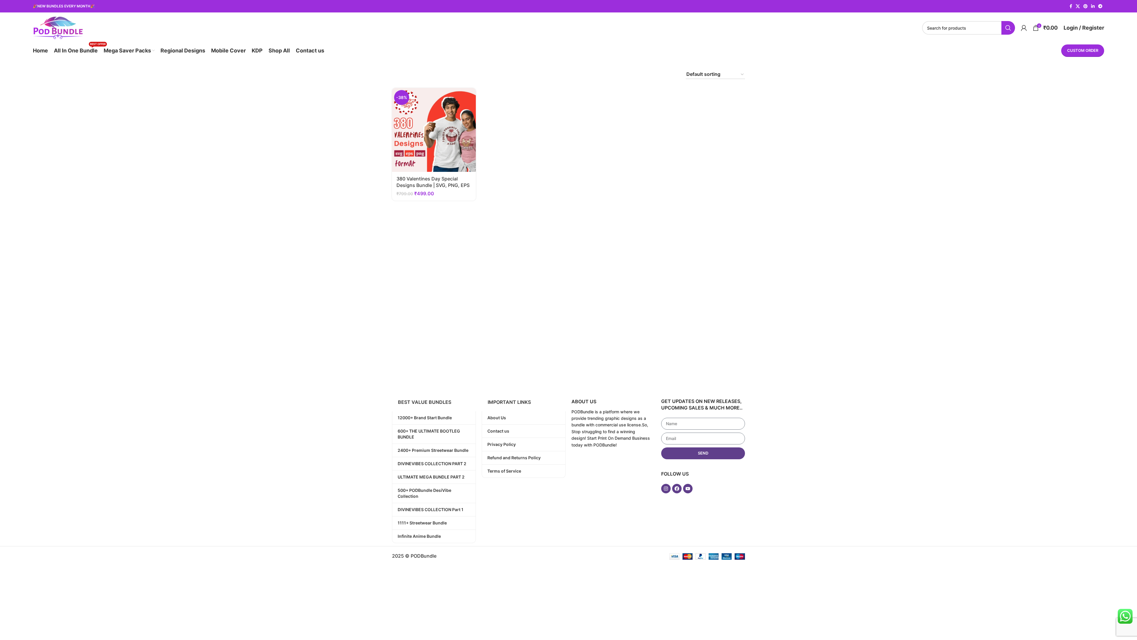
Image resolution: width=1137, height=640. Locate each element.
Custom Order (1082, 50)
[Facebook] (677, 488)
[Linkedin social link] (1092, 6)
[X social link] (1078, 6)
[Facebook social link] (1071, 6)
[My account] (1024, 28)
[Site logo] (58, 27)
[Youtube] (688, 488)
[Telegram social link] (1100, 6)
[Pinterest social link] (1085, 6)
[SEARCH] (1008, 28)
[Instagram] (666, 488)
